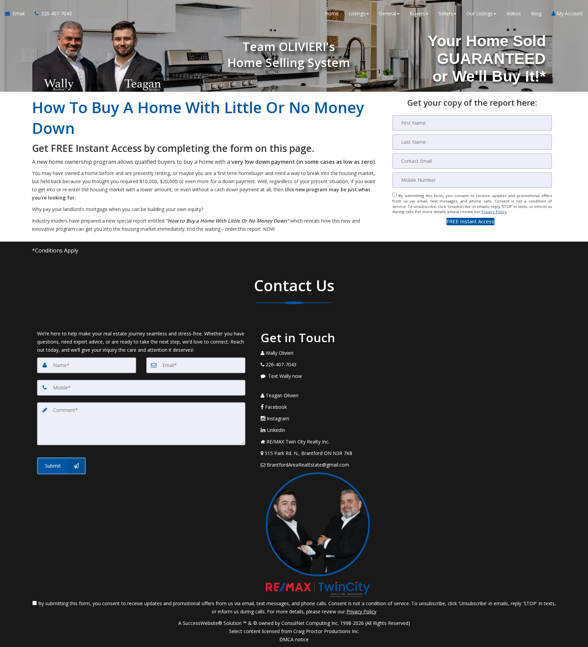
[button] (470, 221)
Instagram (277, 418)
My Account (569, 13)
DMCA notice (294, 639)
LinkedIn (275, 430)
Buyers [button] (417, 13)
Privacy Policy (494, 211)
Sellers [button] (446, 13)
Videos (513, 13)
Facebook (275, 407)
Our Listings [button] (480, 13)
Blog (536, 13)
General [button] (387, 13)
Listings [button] (357, 13)
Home (332, 13)
